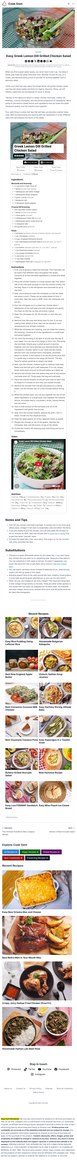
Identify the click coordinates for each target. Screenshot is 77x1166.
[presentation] (21, 628)
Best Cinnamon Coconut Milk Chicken (21, 708)
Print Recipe (32, 162)
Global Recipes (11, 817)
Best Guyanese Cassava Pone (21, 739)
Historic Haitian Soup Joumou (50, 675)
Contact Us (20, 1089)
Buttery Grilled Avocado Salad (18, 774)
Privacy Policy (35, 1089)
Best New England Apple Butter (18, 675)
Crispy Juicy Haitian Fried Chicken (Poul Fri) (26, 1003)
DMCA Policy (38, 1092)
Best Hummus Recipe (50, 772)
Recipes (38, 52)
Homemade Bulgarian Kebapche (51, 643)
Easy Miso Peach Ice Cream (54, 805)
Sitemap (48, 1089)
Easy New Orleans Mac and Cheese (21, 912)
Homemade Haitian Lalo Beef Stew (21, 1048)
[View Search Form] (68, 3)
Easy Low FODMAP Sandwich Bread (21, 807)
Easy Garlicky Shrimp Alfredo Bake (55, 708)
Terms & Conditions (64, 1089)
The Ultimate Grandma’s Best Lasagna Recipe (18, 831)
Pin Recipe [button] (47, 162)
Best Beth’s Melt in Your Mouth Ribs (21, 957)
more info (59, 66)
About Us (8, 1089)
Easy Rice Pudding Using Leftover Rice (19, 643)
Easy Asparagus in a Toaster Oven (54, 741)
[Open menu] (73, 3)
